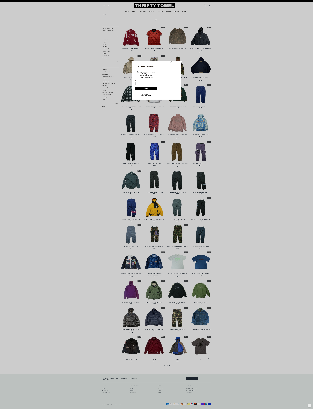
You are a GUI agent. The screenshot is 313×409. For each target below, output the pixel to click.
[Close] (176, 62)
